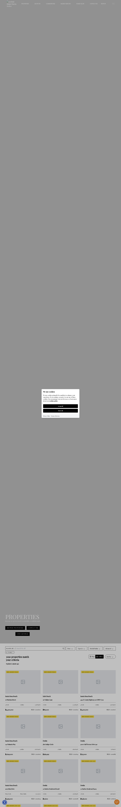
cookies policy (53, 401)
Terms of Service (55, 416)
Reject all (60, 410)
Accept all (60, 406)
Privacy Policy (46, 416)
